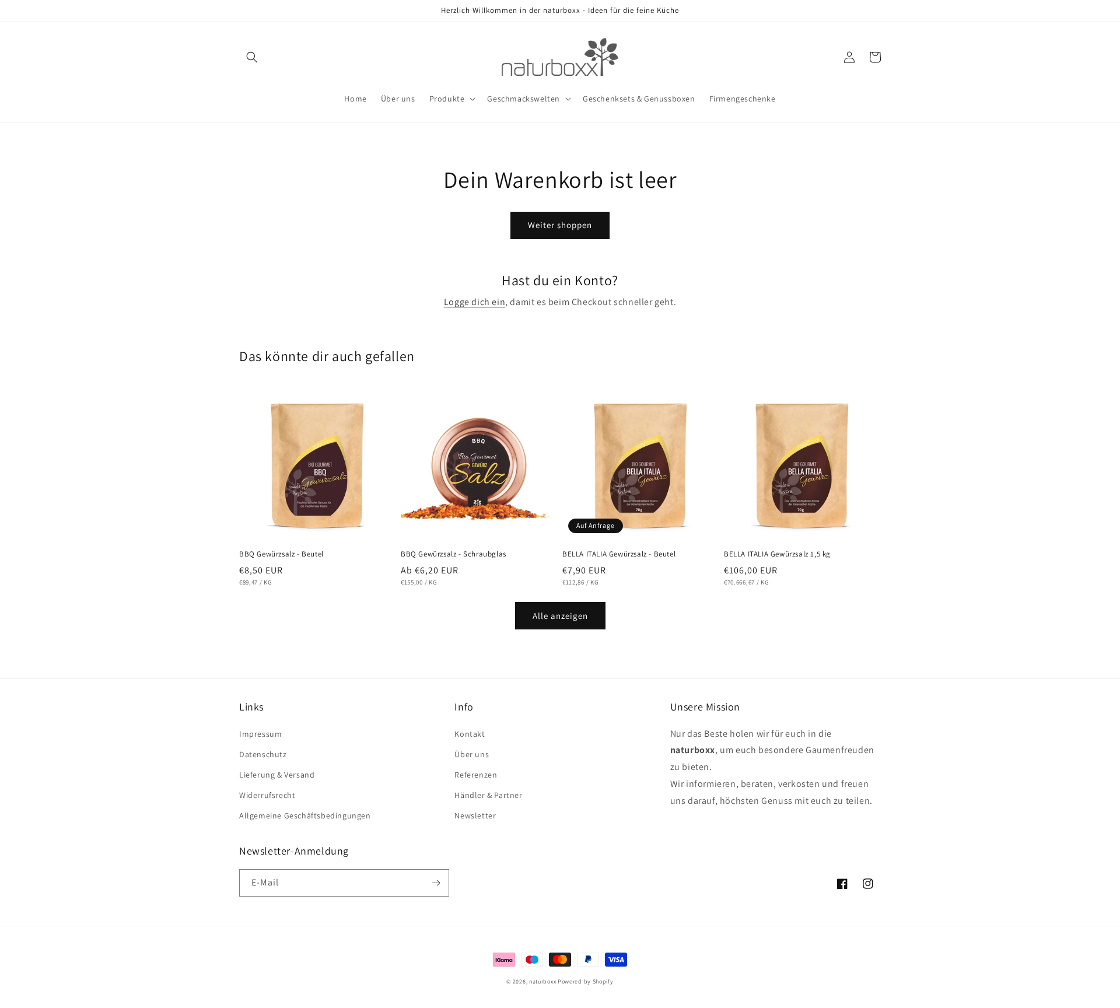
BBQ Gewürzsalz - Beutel (281, 554)
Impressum (260, 734)
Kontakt (469, 734)
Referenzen (475, 774)
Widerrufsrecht (267, 795)
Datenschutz (263, 754)
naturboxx (542, 981)
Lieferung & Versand (276, 774)
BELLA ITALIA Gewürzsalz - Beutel (619, 554)
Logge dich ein (474, 302)
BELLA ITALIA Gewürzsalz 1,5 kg (777, 554)
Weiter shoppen (560, 224)
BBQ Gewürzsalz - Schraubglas (453, 554)
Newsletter (475, 815)
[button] (252, 57)
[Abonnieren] (436, 883)
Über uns (471, 754)
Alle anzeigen (560, 615)
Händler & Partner (488, 795)
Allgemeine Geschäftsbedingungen (305, 815)
